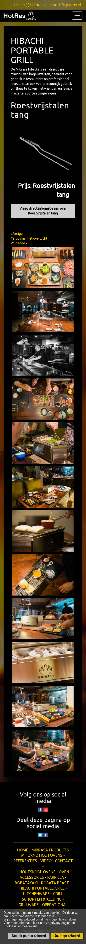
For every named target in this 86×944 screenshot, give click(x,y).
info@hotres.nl (70, 5)
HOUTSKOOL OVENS (37, 872)
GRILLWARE (28, 905)
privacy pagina (60, 923)
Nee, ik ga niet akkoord (29, 936)
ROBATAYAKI (26, 883)
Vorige (18, 234)
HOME (22, 850)
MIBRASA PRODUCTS (50, 850)
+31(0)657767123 (33, 5)
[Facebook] (45, 835)
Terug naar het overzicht (29, 238)
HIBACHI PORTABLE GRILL (41, 888)
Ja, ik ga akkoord (67, 936)
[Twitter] (40, 835)
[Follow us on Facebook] (40, 809)
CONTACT (64, 861)
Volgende (18, 243)
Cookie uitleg (13, 926)
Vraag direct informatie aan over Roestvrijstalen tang (43, 210)
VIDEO (46, 861)
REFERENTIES (25, 861)
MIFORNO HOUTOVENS (41, 855)
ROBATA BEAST (55, 883)
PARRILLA (55, 877)
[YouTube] (45, 809)
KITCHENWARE (36, 893)
